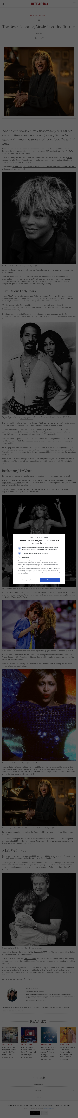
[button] (39, 557)
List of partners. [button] (40, 566)
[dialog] (39, 559)
